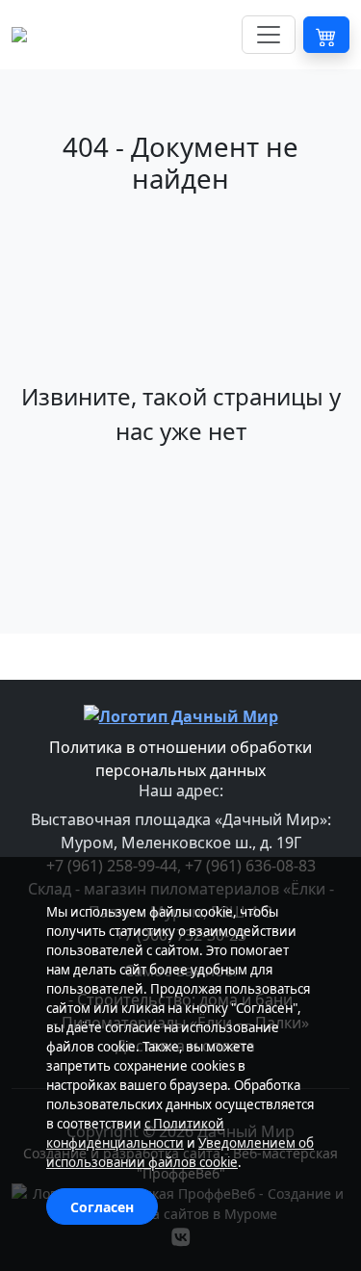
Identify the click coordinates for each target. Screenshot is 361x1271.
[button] (326, 34)
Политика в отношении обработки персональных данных (180, 759)
